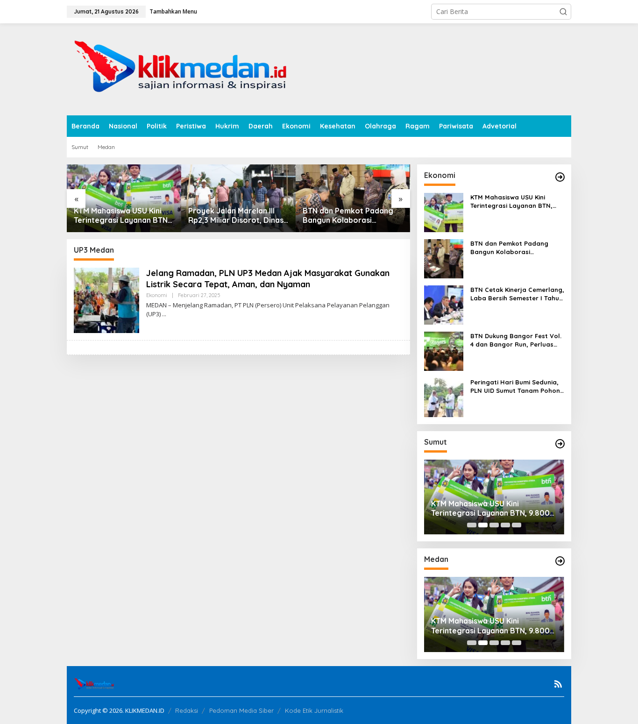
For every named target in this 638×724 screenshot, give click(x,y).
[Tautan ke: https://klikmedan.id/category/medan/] (560, 561)
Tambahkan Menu (173, 11)
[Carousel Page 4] (505, 525)
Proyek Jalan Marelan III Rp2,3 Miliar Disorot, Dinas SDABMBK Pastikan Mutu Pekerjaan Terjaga (236, 216)
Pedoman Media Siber (241, 710)
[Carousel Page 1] (471, 525)
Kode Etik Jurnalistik (314, 710)
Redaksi (186, 710)
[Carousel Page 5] (516, 525)
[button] (563, 12)
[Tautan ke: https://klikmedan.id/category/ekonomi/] (560, 177)
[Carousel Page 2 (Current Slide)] (483, 525)
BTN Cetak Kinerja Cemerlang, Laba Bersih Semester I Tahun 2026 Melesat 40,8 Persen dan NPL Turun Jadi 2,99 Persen (517, 294)
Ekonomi (156, 295)
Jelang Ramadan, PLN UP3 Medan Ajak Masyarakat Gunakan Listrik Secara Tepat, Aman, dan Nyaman (268, 278)
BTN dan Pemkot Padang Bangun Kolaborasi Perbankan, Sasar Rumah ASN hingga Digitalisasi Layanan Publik (348, 216)
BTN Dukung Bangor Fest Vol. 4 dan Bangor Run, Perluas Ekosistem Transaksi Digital (515, 340)
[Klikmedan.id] (184, 68)
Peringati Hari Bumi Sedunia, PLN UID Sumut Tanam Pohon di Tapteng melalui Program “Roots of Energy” (515, 386)
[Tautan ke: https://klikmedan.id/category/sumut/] (560, 443)
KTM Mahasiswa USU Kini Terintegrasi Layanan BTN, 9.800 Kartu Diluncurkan (122, 216)
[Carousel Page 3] (494, 525)
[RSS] (558, 684)
